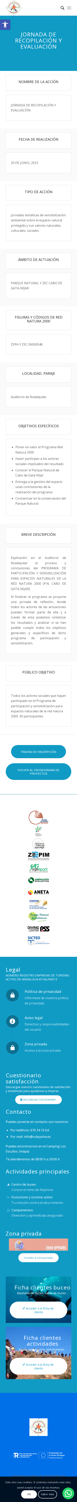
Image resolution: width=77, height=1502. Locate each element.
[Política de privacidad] (12, 995)
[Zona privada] (12, 1047)
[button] (5, 25)
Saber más (47, 1494)
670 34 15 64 (39, 1130)
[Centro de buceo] (8, 1184)
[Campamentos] (8, 1210)
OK (29, 1494)
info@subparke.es (37, 1136)
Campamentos (22, 1210)
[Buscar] (60, 8)
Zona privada (36, 1044)
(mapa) (24, 1151)
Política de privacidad (43, 991)
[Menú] (69, 8)
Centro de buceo (23, 1184)
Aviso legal (34, 1017)
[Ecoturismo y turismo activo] (8, 1197)
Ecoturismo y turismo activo (32, 1197)
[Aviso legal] (12, 1021)
